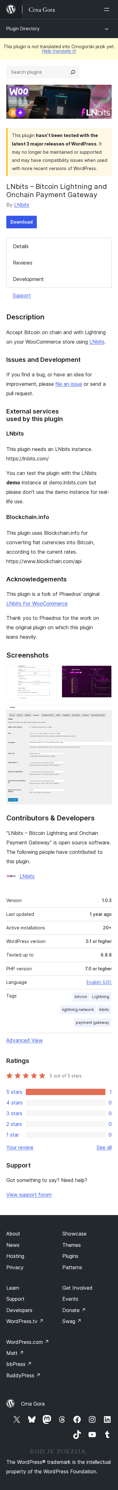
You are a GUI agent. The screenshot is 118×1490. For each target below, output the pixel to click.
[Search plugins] (73, 72)
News (13, 1245)
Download (21, 222)
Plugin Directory (23, 28)
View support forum (29, 1194)
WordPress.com (27, 1342)
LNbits (21, 205)
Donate (74, 1310)
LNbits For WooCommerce (37, 603)
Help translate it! (59, 51)
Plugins (70, 1256)
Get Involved (77, 1288)
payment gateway (92, 1022)
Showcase (74, 1233)
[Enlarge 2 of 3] (103, 674)
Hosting (15, 1256)
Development (28, 279)
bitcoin (81, 996)
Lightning (100, 996)
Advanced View (24, 1040)
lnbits (104, 1009)
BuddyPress (23, 1375)
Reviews (22, 263)
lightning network (78, 1009)
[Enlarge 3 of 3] (103, 713)
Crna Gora (33, 1404)
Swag (71, 1321)
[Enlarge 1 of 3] (48, 674)
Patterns (72, 1267)
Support (22, 295)
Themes (71, 1245)
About (13, 1233)
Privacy (15, 1267)
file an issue (68, 384)
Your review (19, 1147)
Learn (12, 1288)
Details (21, 246)
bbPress (19, 1364)
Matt (15, 1353)
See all (104, 1147)
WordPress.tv (25, 1321)
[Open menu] (108, 9)
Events (70, 1299)
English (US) (99, 982)
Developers (19, 1310)
